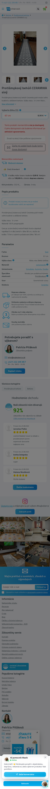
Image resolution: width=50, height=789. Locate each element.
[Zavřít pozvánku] (45, 757)
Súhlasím (25, 783)
